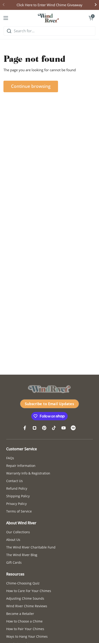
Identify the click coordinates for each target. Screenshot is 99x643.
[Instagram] (34, 428)
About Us (13, 539)
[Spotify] (73, 428)
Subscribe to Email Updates (49, 403)
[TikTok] (54, 428)
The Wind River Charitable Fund (30, 547)
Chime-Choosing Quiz (23, 583)
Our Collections (18, 532)
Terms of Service (19, 511)
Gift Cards (14, 562)
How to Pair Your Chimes (25, 629)
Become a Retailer (20, 613)
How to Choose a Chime (24, 621)
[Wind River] (48, 18)
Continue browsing (30, 86)
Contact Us (14, 481)
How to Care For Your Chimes (28, 591)
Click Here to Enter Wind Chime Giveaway (49, 5)
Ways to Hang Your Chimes (27, 636)
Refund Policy (16, 488)
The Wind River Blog (21, 555)
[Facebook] (25, 428)
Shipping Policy (18, 496)
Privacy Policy (16, 503)
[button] (91, 18)
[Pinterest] (44, 428)
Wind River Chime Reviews (26, 606)
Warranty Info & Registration (28, 473)
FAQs (10, 458)
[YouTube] (63, 428)
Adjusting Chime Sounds (25, 598)
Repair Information (20, 465)
